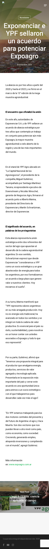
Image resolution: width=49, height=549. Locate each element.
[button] (45, 5)
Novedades (24, 18)
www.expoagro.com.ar (20, 464)
